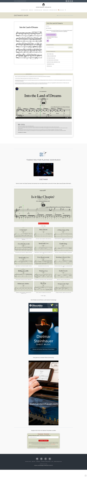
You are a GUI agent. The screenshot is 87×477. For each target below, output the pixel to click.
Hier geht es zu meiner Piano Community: (43, 357)
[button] (48, 41)
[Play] (43, 205)
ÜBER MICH (33, 461)
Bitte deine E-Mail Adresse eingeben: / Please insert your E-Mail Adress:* (39, 435)
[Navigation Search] (65, 10)
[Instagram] (70, 1)
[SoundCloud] (72, 1)
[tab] (29, 74)
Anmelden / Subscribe (43, 440)
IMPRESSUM (38, 461)
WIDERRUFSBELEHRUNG (58, 461)
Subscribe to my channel (44, 223)
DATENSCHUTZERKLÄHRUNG (46, 461)
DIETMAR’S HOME (28, 461)
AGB (52, 461)
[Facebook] (66, 1)
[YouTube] (68, 1)
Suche (70, 47)
